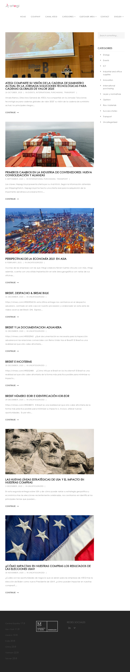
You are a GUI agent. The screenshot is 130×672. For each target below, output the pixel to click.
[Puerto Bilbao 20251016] (49, 55)
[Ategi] (12, 5)
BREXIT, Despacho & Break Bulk (27, 293)
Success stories (110, 111)
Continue (10, 112)
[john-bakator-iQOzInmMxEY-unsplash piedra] (49, 451)
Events (31, 92)
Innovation (108, 80)
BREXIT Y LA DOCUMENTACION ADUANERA (33, 327)
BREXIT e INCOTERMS (18, 361)
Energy (106, 55)
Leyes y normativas (112, 94)
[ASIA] (49, 231)
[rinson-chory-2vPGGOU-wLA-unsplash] (49, 144)
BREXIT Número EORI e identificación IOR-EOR (37, 396)
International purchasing (49, 92)
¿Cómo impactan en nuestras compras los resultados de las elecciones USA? (48, 567)
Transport (69, 92)
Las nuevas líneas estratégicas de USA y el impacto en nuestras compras (44, 481)
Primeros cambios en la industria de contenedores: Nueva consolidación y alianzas (48, 174)
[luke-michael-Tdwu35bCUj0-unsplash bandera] (49, 538)
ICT (104, 66)
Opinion (107, 99)
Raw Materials (109, 105)
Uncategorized (110, 122)
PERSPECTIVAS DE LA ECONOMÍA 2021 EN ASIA (36, 258)
